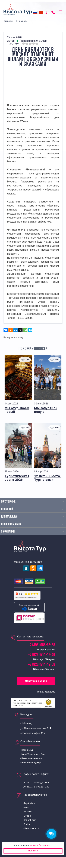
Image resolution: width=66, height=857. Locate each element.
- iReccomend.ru (31, 828)
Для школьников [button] (11, 524)
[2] (27, 44)
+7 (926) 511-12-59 (41, 665)
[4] (33, 44)
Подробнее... (45, 845)
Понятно (33, 851)
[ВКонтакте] (6, 330)
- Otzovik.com (29, 820)
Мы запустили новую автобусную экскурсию (45, 413)
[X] (20, 330)
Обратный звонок (36, 681)
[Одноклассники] (10, 330)
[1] (23, 44)
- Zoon (26, 807)
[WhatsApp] (25, 330)
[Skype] (30, 330)
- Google (27, 816)
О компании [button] (8, 531)
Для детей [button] (7, 509)
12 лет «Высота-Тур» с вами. (47, 477)
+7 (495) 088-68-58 (41, 645)
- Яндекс (27, 811)
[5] (37, 44)
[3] (30, 44)
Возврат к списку (13, 337)
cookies (34, 845)
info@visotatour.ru (46, 692)
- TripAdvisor (29, 803)
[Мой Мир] (15, 330)
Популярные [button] (8, 501)
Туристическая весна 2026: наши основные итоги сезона (17, 481)
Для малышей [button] (9, 516)
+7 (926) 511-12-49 (41, 655)
